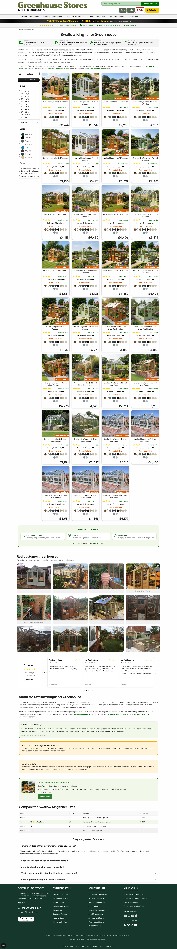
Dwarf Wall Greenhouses (31, 171)
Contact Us (57, 910)
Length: (23, 122)
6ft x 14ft (25, 107)
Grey (27, 141)
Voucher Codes (59, 918)
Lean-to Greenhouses (96, 902)
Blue (27, 147)
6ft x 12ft (25, 104)
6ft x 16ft (25, 109)
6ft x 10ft (25, 102)
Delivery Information (60, 894)
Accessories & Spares (96, 918)
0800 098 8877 (99, 543)
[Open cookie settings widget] (3, 945)
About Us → (22, 903)
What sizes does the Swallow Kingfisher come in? (45, 860)
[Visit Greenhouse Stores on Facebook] (125, 925)
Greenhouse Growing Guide (134, 906)
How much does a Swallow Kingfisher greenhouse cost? (48, 845)
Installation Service (60, 898)
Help (131, 10)
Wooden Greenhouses (30, 168)
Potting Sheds (93, 906)
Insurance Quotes (60, 922)
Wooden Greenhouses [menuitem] (52, 16)
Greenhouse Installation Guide (135, 898)
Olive (27, 154)
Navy (27, 151)
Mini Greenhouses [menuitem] (116, 16)
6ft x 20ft (25, 115)
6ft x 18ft (25, 112)
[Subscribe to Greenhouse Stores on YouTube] (135, 925)
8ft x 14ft (25, 117)
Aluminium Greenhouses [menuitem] (28, 16)
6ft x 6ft (25, 96)
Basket (152, 10)
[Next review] (157, 672)
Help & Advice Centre (61, 906)
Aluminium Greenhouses (97, 894)
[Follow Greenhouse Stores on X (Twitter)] (128, 925)
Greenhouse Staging (96, 922)
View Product (45, 796)
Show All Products (29, 80)
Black (27, 138)
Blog (123, 10)
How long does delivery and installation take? (43, 879)
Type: (22, 163)
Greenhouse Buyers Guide (133, 894)
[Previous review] (44, 672)
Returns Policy (58, 902)
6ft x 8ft (25, 99)
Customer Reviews (60, 914)
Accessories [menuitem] (133, 16)
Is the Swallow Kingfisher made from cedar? (42, 867)
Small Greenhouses (95, 914)
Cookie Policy (98, 946)
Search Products (150, 3)
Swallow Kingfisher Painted (58, 69)
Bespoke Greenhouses (96, 910)
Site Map (109, 946)
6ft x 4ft (25, 94)
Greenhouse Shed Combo (31, 176)
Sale (141, 10)
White (28, 144)
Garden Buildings (94, 926)
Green (28, 134)
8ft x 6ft (25, 91)
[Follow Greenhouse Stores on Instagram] (132, 925)
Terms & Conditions (69, 946)
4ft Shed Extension (29, 173)
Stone (28, 157)
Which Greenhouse (131, 902)
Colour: (23, 128)
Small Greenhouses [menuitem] (97, 16)
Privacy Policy (85, 946)
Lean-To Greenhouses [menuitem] (75, 16)
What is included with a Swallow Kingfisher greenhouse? (49, 873)
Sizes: (23, 85)
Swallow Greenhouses (95, 69)
